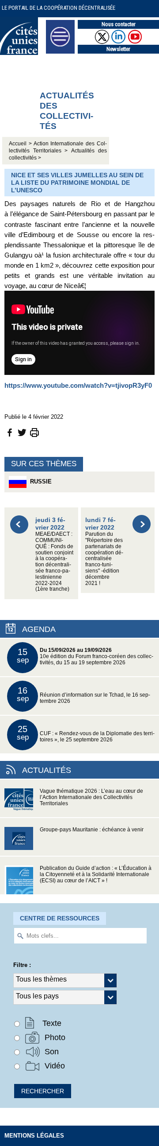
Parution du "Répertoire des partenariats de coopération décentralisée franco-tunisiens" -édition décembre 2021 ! (104, 550)
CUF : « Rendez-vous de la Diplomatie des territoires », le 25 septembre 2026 (86, 733)
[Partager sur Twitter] (22, 432)
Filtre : (22, 965)
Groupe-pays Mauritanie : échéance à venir (92, 829)
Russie (39, 481)
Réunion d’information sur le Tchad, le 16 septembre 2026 (84, 695)
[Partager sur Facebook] (9, 432)
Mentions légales (34, 1135)
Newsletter (118, 49)
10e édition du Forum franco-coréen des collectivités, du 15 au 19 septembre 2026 (85, 656)
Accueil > (21, 143)
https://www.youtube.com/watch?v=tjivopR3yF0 (78, 385)
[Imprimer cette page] (34, 432)
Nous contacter (119, 24)
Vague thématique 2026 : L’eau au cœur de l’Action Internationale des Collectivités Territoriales (91, 797)
